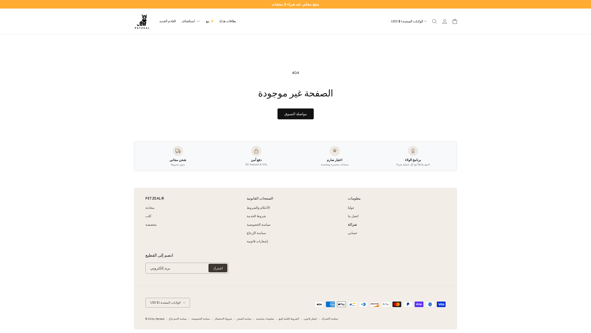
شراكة (352, 224)
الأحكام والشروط (258, 208)
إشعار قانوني (310, 318)
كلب (148, 216)
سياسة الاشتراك (329, 318)
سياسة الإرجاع (256, 233)
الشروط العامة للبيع (289, 318)
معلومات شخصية (265, 318)
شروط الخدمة (256, 216)
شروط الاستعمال (223, 318)
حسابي (352, 233)
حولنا (351, 208)
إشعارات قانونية (257, 241)
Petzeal (160, 319)
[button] (434, 21)
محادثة (149, 208)
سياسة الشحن (244, 318)
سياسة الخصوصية (259, 224)
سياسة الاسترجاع (178, 318)
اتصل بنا (353, 216)
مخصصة (151, 224)
